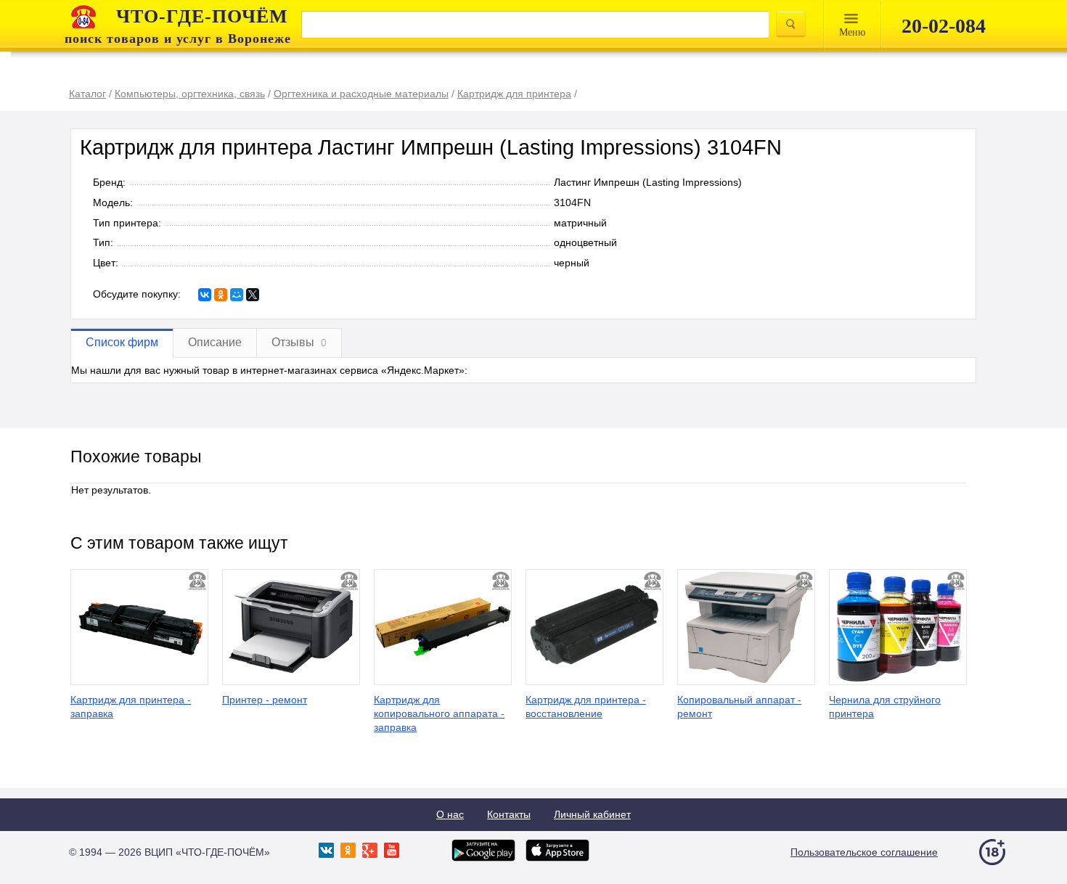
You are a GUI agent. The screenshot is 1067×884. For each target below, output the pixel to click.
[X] (252, 294)
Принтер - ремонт (264, 699)
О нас (450, 814)
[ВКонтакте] (204, 294)
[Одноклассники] (220, 294)
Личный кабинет (592, 814)
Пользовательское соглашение (864, 852)
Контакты (509, 814)
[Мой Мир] (236, 294)
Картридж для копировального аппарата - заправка (439, 713)
